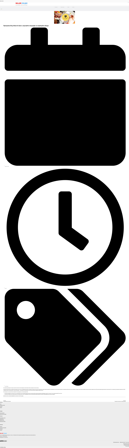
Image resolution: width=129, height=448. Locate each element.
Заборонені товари (122, 442)
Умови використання (116, 442)
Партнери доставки (2, 421)
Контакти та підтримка (3, 427)
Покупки (1, 406)
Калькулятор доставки (3, 414)
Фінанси (7, 386)
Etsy (5, 386)
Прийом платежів (2, 405)
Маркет (1, 407)
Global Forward (2, 420)
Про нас (1, 426)
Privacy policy (127, 442)
